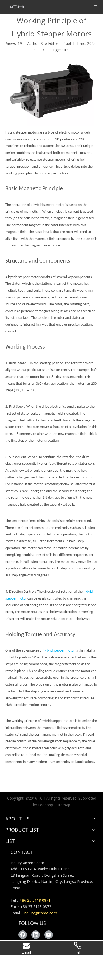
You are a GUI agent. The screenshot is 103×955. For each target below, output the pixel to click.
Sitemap (63, 804)
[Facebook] (22, 934)
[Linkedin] (35, 934)
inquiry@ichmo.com (27, 862)
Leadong (45, 804)
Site (65, 49)
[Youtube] (48, 934)
